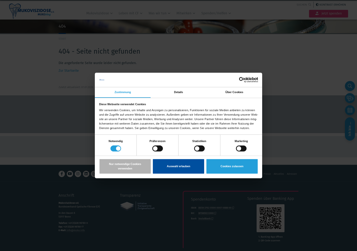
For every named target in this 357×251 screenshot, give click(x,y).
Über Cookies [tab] (234, 92)
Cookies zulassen (232, 166)
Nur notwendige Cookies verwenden (125, 166)
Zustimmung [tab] (123, 92)
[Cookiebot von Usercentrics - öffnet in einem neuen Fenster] (242, 80)
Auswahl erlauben (178, 166)
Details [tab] (178, 92)
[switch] (157, 149)
